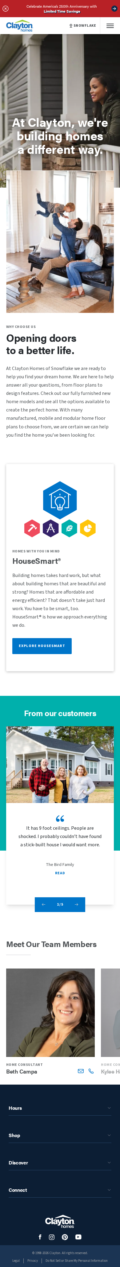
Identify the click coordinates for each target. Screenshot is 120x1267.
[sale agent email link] (81, 1071)
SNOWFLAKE (85, 26)
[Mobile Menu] (110, 25)
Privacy (32, 1260)
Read (60, 873)
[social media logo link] (40, 1237)
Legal (16, 1260)
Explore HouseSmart (42, 646)
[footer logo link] (60, 1221)
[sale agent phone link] (91, 1071)
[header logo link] (19, 26)
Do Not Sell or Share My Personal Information (77, 1260)
